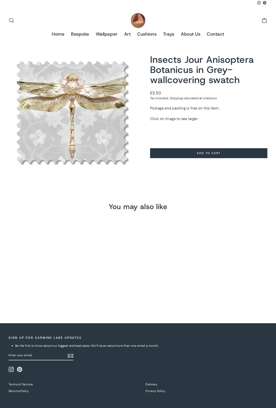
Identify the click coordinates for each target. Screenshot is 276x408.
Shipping (176, 98)
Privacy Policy (155, 391)
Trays (168, 34)
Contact (215, 34)
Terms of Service (21, 384)
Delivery (151, 384)
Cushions (147, 34)
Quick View (39, 277)
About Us (190, 34)
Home (58, 34)
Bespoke (80, 34)
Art (127, 34)
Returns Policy (19, 391)
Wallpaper (107, 34)
